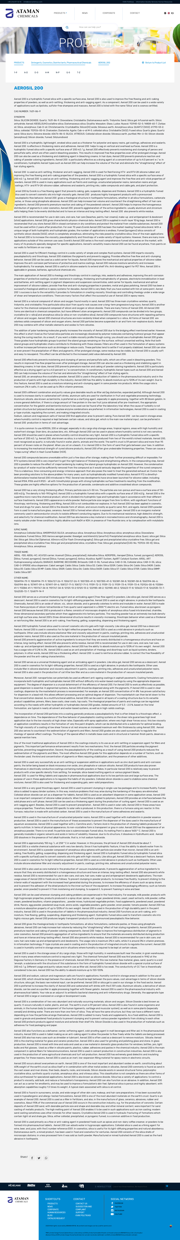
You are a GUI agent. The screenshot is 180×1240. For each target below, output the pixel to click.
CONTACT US (81, 1203)
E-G (36, 72)
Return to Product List (155, 63)
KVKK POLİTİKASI (83, 1215)
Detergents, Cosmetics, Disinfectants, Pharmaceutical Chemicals (61, 63)
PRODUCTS (19, 63)
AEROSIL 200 (104, 63)
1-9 (15, 72)
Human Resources (165, 2)
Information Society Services (147, 2)
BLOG (50, 1215)
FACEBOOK (119, 1203)
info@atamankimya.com (32, 2)
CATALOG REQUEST (56, 1218)
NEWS (85, 13)
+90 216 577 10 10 (14, 2)
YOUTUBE (118, 1214)
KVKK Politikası (128, 2)
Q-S (68, 72)
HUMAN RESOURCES (57, 1212)
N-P (57, 72)
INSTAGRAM (119, 1210)
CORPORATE (109, 13)
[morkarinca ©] (170, 1226)
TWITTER (118, 1207)
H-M (47, 72)
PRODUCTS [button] (59, 13)
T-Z (78, 72)
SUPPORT (80, 1212)
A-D (26, 72)
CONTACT (135, 13)
